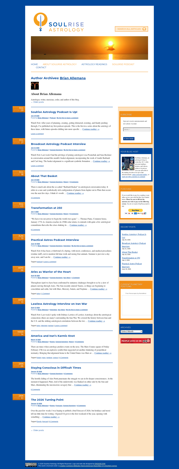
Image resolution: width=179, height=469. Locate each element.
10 (37, 403)
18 (35, 180)
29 (35, 116)
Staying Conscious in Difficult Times (56, 367)
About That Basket (44, 176)
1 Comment (76, 277)
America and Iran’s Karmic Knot (53, 335)
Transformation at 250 (46, 207)
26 (35, 275)
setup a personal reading (139, 174)
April (32, 275)
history (39, 358)
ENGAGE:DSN (100, 464)
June (32, 243)
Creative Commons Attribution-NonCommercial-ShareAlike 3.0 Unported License (88, 466)
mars (44, 358)
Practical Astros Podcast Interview (55, 239)
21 (35, 148)
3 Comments (74, 182)
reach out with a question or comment (133, 176)
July (32, 116)
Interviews (66, 246)
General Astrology (56, 150)
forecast (45, 421)
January (33, 371)
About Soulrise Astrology (60, 64)
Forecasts (59, 405)
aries (38, 294)
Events (52, 342)
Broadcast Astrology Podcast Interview (58, 144)
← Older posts (37, 430)
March (33, 339)
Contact (41, 67)
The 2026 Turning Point (47, 399)
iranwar (50, 326)
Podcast (53, 118)
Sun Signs (66, 277)
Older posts (37, 102)
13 (35, 307)
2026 (37, 116)
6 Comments (68, 373)
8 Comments (74, 214)
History (65, 182)
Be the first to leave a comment (67, 118)
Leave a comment (37, 134)
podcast (39, 262)
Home (34, 64)
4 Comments (79, 342)
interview (44, 326)
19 (35, 243)
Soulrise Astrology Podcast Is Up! (54, 112)
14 (36, 339)
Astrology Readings (94, 64)
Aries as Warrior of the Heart (51, 271)
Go (144, 29)
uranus (55, 358)
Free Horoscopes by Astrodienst (136, 293)
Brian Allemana (73, 78)
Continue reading (90, 129)
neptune (49, 358)
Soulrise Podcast (123, 64)
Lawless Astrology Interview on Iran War (59, 303)
